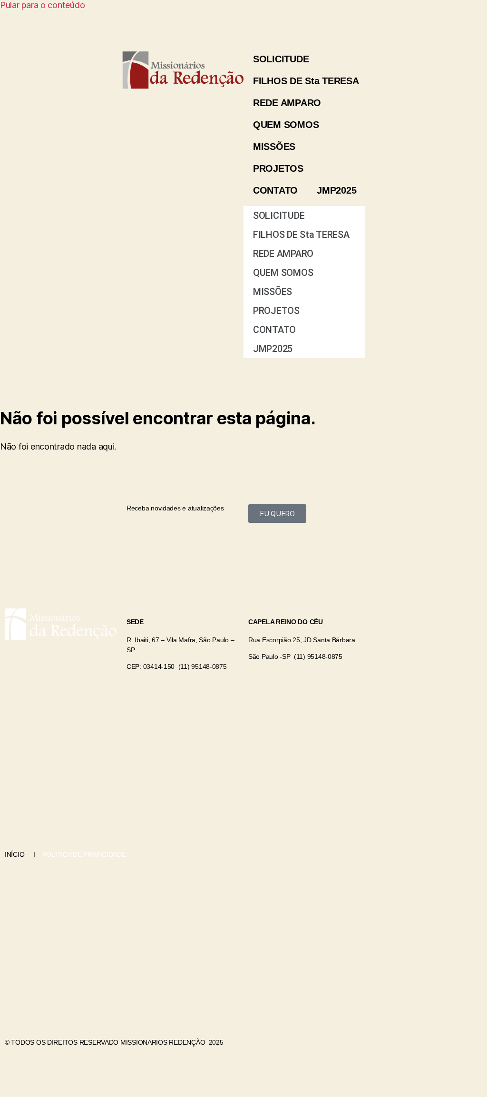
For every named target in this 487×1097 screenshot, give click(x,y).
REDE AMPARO (287, 103)
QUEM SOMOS (286, 124)
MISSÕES (274, 146)
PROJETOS (278, 168)
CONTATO (275, 190)
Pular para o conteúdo (42, 5)
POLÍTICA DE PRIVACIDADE (83, 854)
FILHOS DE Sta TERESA (306, 81)
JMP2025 (336, 190)
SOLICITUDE (281, 59)
